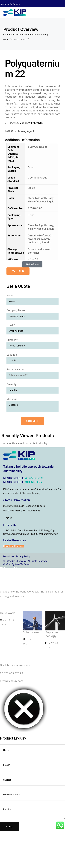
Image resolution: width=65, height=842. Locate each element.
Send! (9, 827)
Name (9, 295)
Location (11, 354)
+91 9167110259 (12, 510)
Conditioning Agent (31, 122)
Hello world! (8, 613)
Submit (32, 420)
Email (10, 325)
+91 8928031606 (31, 510)
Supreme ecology (51, 634)
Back (20, 271)
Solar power (31, 632)
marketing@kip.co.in (13, 506)
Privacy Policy (23, 556)
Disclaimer (8, 556)
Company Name (15, 310)
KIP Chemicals (19, 561)
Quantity (11, 384)
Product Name (15, 369)
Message (11, 399)
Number (12, 339)
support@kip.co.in (35, 506)
